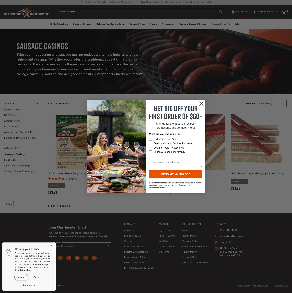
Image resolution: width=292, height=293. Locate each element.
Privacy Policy (26, 270)
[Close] (52, 245)
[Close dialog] (201, 103)
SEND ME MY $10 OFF (175, 174)
